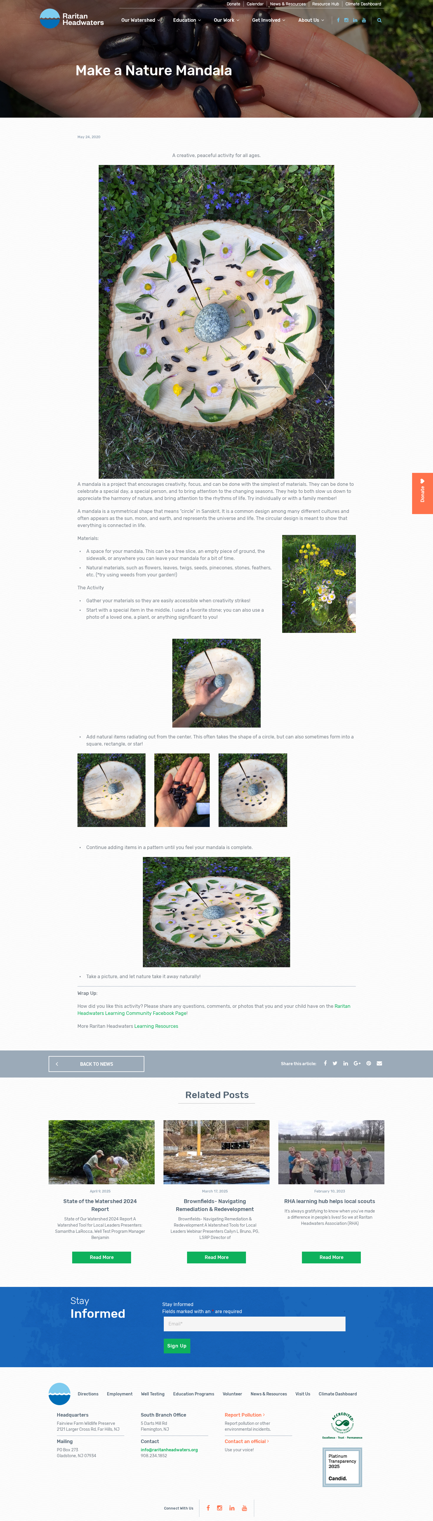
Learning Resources (156, 1026)
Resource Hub (325, 3)
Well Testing (153, 1394)
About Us (308, 20)
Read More (102, 1257)
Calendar (255, 3)
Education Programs (193, 1394)
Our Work (224, 20)
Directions (88, 1394)
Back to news (96, 1064)
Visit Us (302, 1394)
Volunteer (232, 1394)
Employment (120, 1394)
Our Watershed (138, 20)
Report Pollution (243, 1415)
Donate (233, 3)
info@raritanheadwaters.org (169, 1449)
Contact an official (245, 1441)
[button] (380, 19)
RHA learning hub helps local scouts (329, 1201)
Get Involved (266, 20)
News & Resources (288, 3)
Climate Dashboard (363, 3)
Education (184, 20)
